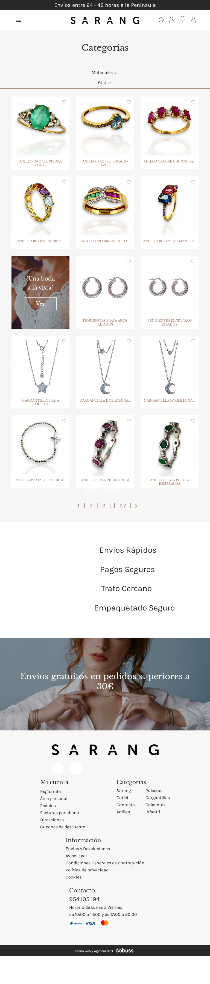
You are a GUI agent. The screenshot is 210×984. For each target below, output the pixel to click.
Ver (40, 303)
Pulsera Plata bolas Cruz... (40, 480)
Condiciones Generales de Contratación (105, 862)
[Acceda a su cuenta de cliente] (171, 20)
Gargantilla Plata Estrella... (40, 402)
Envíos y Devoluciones (88, 848)
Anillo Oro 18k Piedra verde (40, 163)
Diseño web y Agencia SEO (93, 951)
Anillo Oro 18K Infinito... (105, 241)
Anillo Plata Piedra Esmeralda (169, 482)
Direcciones (52, 819)
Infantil (152, 811)
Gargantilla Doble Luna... (105, 400)
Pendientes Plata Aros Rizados (105, 322)
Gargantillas (157, 797)
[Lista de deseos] (182, 19)
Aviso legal (76, 855)
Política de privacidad (87, 869)
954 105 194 (84, 899)
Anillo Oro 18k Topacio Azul (105, 163)
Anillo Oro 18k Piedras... (40, 241)
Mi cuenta (54, 782)
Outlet (122, 797)
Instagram (76, 769)
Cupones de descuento (62, 826)
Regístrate (50, 791)
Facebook (58, 769)
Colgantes (155, 804)
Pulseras (153, 790)
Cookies (73, 877)
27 (123, 505)
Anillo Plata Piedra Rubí (105, 480)
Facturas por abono (59, 812)
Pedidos (48, 805)
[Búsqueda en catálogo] (161, 20)
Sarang (123, 790)
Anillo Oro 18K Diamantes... (169, 241)
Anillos (123, 811)
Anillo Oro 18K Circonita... (170, 161)
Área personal (53, 798)
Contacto (125, 804)
